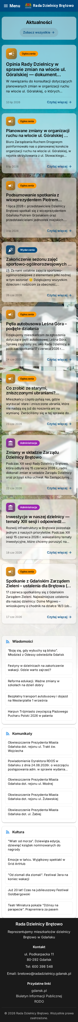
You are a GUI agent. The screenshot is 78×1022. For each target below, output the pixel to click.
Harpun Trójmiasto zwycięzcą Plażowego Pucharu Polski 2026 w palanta (38, 714)
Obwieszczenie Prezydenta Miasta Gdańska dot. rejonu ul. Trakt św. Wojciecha (33, 747)
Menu (11, 6)
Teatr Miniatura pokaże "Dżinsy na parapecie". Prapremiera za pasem (33, 907)
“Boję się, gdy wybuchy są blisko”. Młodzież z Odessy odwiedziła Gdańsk (36, 653)
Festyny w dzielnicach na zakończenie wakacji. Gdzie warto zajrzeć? (36, 668)
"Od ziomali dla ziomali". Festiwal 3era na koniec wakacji (38, 877)
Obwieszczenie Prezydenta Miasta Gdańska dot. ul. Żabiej (33, 812)
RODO (39, 1001)
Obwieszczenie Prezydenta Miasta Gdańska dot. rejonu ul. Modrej (33, 782)
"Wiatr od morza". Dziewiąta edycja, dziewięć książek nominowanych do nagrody (34, 845)
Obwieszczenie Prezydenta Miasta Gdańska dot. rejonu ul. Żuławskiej (33, 797)
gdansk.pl (39, 990)
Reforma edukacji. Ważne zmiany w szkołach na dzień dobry (33, 683)
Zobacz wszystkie (39, 32)
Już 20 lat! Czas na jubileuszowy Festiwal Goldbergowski (38, 892)
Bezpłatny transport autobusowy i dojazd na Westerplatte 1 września (38, 698)
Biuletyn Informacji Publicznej (39, 996)
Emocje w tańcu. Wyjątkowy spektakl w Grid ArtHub (36, 862)
